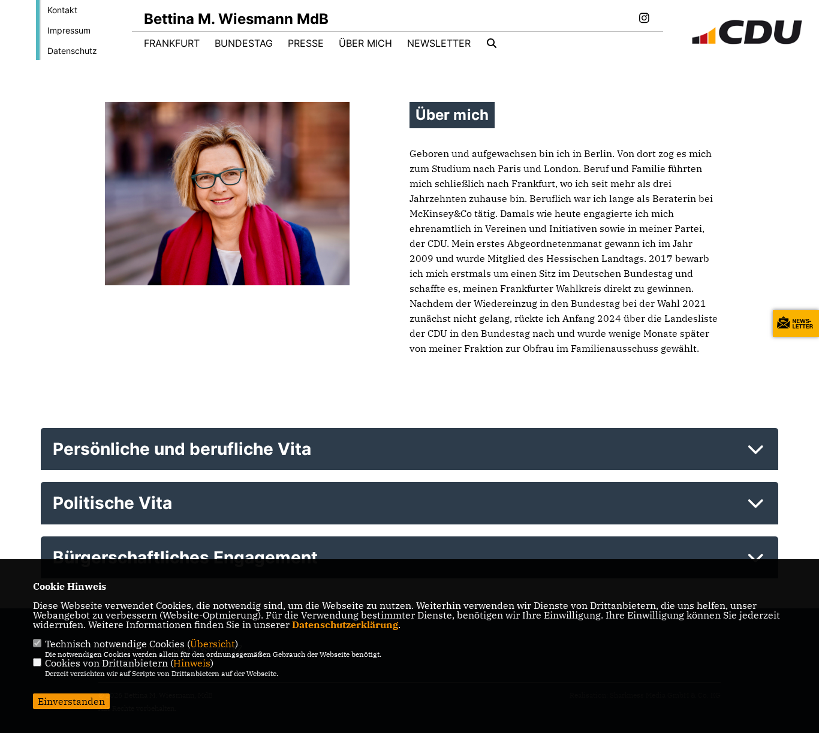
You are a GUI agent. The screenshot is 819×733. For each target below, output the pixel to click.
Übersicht (212, 644)
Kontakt (62, 10)
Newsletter (439, 43)
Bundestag (244, 43)
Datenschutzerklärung (345, 625)
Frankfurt (172, 43)
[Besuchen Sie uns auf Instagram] (644, 19)
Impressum (69, 30)
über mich (365, 43)
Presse (306, 43)
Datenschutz (72, 51)
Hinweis (191, 663)
